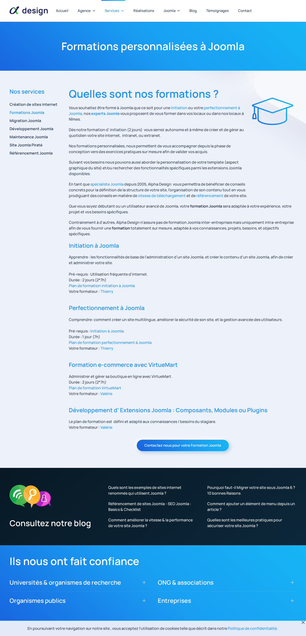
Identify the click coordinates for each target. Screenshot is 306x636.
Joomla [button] (169, 10)
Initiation (179, 107)
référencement (209, 195)
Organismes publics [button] (38, 600)
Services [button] (112, 10)
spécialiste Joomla (107, 184)
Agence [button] (84, 10)
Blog (193, 10)
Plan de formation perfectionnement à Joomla (110, 342)
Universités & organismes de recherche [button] (65, 582)
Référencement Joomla (31, 153)
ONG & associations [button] (185, 582)
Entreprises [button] (174, 600)
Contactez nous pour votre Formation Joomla (182, 445)
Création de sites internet (33, 104)
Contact (245, 10)
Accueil (62, 10)
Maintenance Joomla (29, 136)
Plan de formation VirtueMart (95, 387)
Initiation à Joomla (107, 331)
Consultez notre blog (50, 523)
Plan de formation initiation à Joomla (102, 285)
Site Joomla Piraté (26, 145)
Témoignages (217, 10)
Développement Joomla (31, 128)
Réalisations (143, 10)
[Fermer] (303, 622)
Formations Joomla (27, 112)
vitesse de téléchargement (162, 195)
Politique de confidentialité (252, 628)
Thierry (106, 291)
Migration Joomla (25, 120)
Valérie (106, 393)
